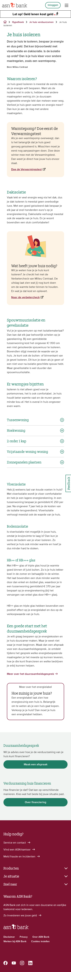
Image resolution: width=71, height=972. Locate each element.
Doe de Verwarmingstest (26, 169)
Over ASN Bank (40, 937)
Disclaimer (9, 937)
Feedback (68, 483)
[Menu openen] (66, 5)
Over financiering (35, 802)
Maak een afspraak (35, 764)
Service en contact (15, 842)
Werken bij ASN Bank (14, 941)
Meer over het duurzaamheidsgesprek (30, 674)
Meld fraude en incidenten (19, 856)
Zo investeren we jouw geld (20, 915)
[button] (35, 868)
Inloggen (53, 5)
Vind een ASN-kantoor (17, 849)
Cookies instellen (40, 941)
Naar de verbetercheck (25, 297)
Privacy (24, 937)
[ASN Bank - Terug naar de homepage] (15, 928)
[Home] (14, 5)
